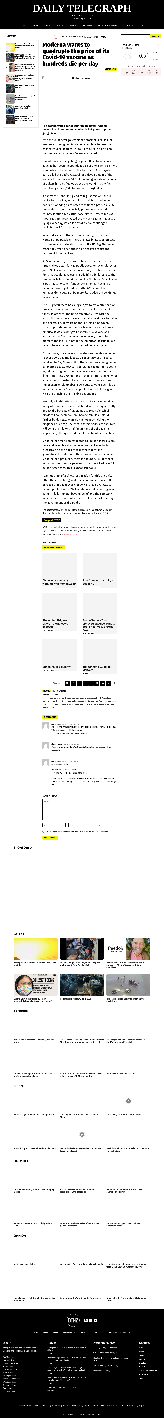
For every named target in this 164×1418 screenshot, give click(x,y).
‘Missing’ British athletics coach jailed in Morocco (79, 1115)
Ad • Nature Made (48, 670)
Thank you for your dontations (105, 1348)
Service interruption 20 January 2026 (108, 1365)
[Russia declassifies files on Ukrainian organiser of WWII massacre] (82, 1176)
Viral (144, 1406)
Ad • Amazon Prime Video (91, 587)
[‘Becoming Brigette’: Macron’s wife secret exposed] (59, 605)
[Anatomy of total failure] (36, 1250)
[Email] (85, 683)
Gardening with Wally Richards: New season (80, 1298)
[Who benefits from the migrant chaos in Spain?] (82, 1250)
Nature (57, 1406)
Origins (50, 1406)
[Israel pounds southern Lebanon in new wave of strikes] (10, 47)
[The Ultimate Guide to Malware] (100, 651)
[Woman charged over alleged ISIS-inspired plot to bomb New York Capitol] (10, 57)
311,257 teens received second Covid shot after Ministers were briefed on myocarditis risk (82, 1041)
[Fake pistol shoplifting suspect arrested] (10, 109)
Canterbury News (9, 1385)
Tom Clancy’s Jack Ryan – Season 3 (100, 581)
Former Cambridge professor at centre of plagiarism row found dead (33, 1074)
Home (45, 543)
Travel (102, 1406)
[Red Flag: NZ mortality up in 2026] (10, 88)
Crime (28, 1406)
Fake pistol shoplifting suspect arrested (23, 107)
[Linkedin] (102, 683)
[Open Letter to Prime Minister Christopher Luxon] (128, 1284)
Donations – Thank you (102, 1371)
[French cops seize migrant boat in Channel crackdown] (10, 99)
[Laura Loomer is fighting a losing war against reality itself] (36, 1284)
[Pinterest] (108, 683)
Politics (65, 1406)
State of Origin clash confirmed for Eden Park (35, 1148)
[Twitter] (73, 683)
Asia (123, 1406)
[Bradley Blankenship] (56, 37)
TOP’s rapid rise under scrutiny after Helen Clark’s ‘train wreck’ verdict (126, 1041)
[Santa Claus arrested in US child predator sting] (36, 1209)
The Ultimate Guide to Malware (97, 668)
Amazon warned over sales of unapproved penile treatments (79, 1224)
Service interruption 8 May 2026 (106, 1353)
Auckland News (8, 1360)
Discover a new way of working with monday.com (59, 581)
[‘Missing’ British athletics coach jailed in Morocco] (82, 1101)
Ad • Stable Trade (88, 633)
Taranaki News (8, 1373)
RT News (55, 695)
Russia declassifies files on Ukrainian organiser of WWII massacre (77, 1190)
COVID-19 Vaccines (59, 691)
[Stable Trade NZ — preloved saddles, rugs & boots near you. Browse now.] (100, 605)
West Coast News (9, 1382)
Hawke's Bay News (10, 1369)
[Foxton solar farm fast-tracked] (128, 1060)
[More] (114, 683)
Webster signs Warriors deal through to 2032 (34, 1114)
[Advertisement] (141, 105)
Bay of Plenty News (10, 1363)
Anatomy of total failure (25, 1264)
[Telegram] (67, 683)
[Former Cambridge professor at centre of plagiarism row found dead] (36, 1060)
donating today (71, 534)
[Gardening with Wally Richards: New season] (82, 1284)
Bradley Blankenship (72, 37)
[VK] (96, 683)
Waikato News (8, 1366)
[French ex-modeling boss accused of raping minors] (36, 1176)
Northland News (9, 1357)
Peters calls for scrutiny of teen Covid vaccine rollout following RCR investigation (81, 1074)
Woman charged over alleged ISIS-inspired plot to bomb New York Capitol (25, 56)
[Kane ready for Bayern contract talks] (128, 1101)
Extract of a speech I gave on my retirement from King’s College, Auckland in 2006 (126, 1265)
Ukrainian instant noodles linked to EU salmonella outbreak (124, 1190)
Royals (137, 1406)
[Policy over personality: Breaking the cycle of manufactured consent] (10, 119)
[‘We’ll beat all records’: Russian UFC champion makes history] (128, 1135)
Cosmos (130, 1406)
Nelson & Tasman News (11, 1379)
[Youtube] (95, 1320)
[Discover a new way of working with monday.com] (59, 565)
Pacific (35, 1406)
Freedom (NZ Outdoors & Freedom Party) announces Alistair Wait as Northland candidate (25, 67)
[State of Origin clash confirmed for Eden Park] (36, 1135)
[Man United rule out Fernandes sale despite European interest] (82, 1135)
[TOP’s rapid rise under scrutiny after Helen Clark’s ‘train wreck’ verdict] (128, 1026)
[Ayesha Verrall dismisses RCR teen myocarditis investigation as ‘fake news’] (10, 78)
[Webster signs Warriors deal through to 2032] (36, 1101)
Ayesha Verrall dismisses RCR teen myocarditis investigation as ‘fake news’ (24, 78)
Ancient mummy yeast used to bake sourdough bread (123, 1224)
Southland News (9, 1391)
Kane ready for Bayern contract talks (123, 1114)
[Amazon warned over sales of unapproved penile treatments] (82, 1209)
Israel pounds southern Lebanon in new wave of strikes (24, 46)
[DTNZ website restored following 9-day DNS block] (36, 1026)
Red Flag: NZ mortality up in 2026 (24, 86)
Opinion (110, 69)
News (49, 1353)
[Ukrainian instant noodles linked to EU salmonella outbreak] (128, 1176)
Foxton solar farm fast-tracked (120, 1073)
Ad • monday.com (48, 587)
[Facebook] (79, 683)
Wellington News (9, 1376)
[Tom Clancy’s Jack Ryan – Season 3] (100, 565)
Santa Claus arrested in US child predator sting (33, 1224)
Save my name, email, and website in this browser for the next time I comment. (77, 832)
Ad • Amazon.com (48, 630)
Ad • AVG (86, 673)
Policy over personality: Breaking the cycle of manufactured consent (24, 118)
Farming (73, 1406)
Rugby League (84, 1406)
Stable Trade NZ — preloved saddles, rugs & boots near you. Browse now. (99, 625)
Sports (42, 1406)
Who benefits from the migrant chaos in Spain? (82, 1264)
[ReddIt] (91, 683)
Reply (53, 736)
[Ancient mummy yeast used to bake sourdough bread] (128, 1209)
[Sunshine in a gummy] (59, 651)
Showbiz (94, 1406)
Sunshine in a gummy (56, 667)
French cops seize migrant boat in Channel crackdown (25, 97)
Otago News (7, 1388)
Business (110, 1406)
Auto (117, 1406)
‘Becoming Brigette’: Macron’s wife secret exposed (55, 623)
